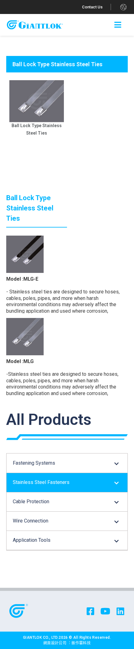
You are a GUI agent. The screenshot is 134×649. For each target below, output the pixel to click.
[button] (92, 7)
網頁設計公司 (55, 643)
